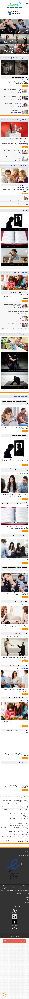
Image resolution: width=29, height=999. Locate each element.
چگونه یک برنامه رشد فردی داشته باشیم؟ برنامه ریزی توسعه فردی (14, 503)
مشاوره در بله (15, 941)
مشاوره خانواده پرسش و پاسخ (19, 165)
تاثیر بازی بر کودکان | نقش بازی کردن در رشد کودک (22, 51)
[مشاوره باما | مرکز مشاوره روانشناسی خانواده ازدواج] (14, 5)
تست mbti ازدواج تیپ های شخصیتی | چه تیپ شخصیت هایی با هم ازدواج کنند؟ (12, 104)
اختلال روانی (24, 333)
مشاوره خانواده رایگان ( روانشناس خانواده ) (7, 42)
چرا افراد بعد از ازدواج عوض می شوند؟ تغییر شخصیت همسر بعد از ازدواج (15, 402)
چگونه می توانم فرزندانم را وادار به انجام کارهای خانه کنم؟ (18, 311)
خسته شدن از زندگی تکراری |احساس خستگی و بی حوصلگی (15, 762)
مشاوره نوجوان (4, 328)
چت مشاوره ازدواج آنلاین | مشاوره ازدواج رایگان (18, 535)
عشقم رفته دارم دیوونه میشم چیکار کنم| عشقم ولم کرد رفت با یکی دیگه (15, 836)
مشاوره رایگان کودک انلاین (20, 272)
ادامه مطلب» (25, 86)
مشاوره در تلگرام (7, 941)
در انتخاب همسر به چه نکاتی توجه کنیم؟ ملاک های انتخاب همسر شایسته (15, 470)
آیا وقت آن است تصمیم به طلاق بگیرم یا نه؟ (18, 139)
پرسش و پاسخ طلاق (22, 119)
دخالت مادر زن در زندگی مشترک (21, 185)
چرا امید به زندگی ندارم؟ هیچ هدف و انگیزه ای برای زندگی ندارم (8, 50)
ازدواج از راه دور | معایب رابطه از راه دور (19, 77)
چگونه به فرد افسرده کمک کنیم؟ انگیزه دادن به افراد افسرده (18, 370)
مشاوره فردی (24, 210)
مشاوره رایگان (26, 852)
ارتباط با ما (27, 902)
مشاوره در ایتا (22, 941)
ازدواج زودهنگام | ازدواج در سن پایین (14, 110)
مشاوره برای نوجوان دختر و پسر (21, 601)
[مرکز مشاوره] (15, 12)
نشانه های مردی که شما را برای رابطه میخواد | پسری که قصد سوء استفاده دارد (15, 32)
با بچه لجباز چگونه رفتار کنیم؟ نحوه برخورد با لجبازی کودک (11, 317)
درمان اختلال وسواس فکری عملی (22, 353)
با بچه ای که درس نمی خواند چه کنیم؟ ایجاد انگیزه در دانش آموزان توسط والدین (12, 305)
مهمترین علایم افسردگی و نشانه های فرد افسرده (19, 388)
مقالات (27, 900)
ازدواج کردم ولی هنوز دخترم (23, 203)
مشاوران (27, 897)
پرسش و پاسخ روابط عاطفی (22, 572)
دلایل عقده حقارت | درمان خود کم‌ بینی (6, 229)
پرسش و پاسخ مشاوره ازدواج (19, 57)
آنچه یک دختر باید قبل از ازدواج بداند (21, 42)
